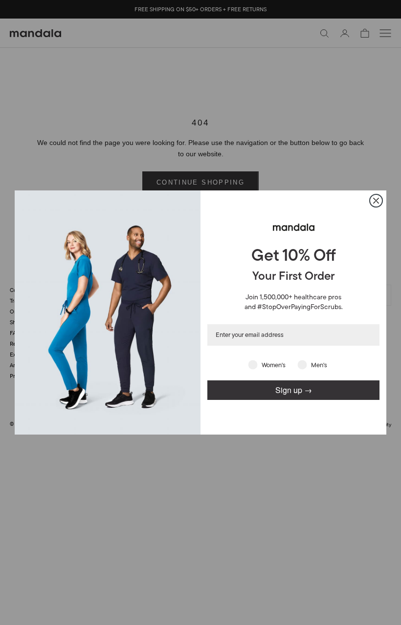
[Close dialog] (376, 200)
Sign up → (293, 390)
